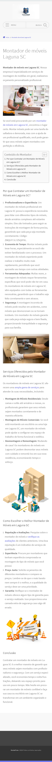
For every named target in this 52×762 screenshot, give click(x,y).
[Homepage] (26, 11)
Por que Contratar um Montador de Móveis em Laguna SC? (26, 160)
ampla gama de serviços (27, 387)
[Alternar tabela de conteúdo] (43, 154)
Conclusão (11, 179)
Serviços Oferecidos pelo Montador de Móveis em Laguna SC (24, 167)
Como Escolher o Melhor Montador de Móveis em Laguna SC (23, 174)
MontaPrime (14, 750)
